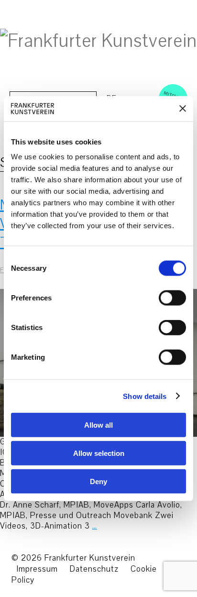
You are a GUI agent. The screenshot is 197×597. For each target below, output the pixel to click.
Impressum (37, 569)
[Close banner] (182, 108)
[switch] (162, 298)
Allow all (98, 425)
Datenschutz (94, 569)
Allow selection (98, 453)
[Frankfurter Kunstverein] (98, 41)
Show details (144, 396)
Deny (98, 481)
